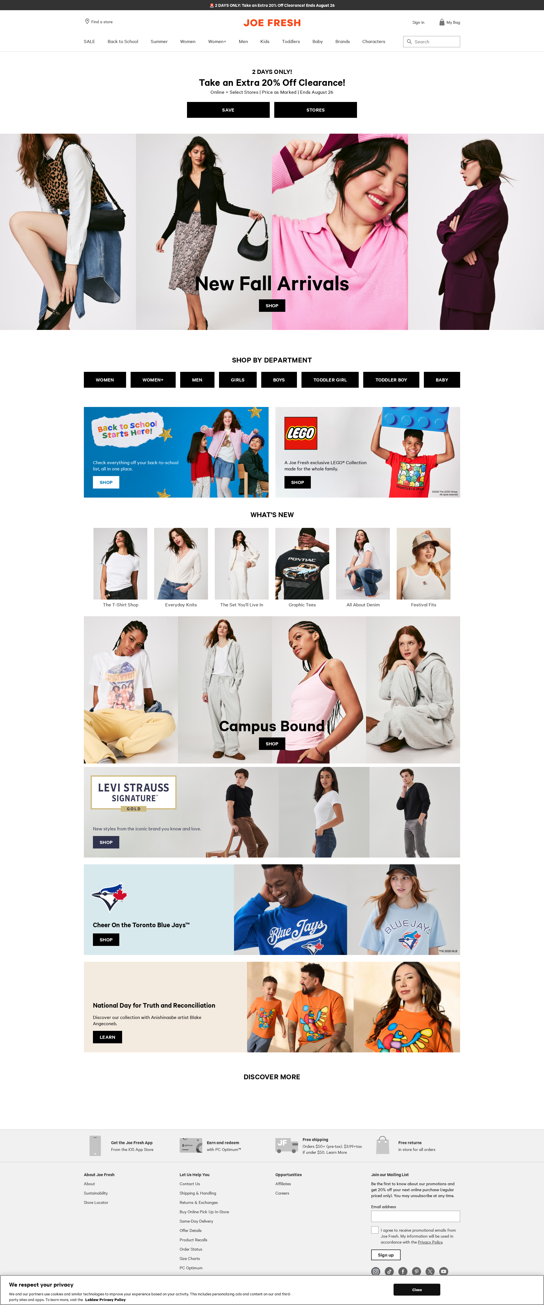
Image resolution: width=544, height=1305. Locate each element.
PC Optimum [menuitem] (191, 1267)
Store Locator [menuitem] (96, 1202)
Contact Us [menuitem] (190, 1183)
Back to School (123, 41)
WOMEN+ (153, 379)
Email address (383, 1206)
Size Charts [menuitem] (190, 1258)
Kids (264, 41)
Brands (342, 41)
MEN (197, 379)
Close (417, 1289)
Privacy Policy (430, 1242)
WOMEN (105, 379)
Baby (318, 41)
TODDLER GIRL (330, 379)
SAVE (228, 109)
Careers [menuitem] (282, 1193)
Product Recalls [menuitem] (193, 1239)
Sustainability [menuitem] (96, 1193)
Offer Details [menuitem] (191, 1230)
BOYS (279, 379)
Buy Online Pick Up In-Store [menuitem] (204, 1211)
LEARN (107, 1037)
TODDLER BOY (391, 379)
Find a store (101, 21)
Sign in (418, 22)
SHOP (272, 305)
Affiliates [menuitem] (283, 1183)
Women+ (217, 41)
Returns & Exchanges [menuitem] (199, 1202)
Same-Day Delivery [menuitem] (196, 1221)
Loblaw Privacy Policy (105, 1299)
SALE (89, 41)
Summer (159, 41)
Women (188, 41)
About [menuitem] (89, 1183)
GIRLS (238, 379)
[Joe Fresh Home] (272, 22)
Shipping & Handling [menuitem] (198, 1193)
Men (243, 41)
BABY (442, 379)
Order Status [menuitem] (191, 1249)
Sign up (386, 1254)
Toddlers (291, 41)
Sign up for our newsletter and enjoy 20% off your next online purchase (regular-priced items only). (272, 5)
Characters (373, 41)
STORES (316, 109)
